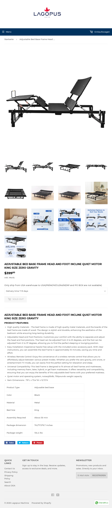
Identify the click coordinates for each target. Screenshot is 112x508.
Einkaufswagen (102, 32)
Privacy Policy (11, 472)
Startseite (9, 39)
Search (7, 482)
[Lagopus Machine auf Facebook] (52, 495)
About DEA (9, 485)
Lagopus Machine (20, 503)
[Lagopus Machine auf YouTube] (57, 495)
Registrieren (99, 475)
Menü (8, 32)
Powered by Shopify (41, 503)
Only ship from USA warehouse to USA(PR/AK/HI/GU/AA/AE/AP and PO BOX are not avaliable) (53, 285)
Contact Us (9, 468)
